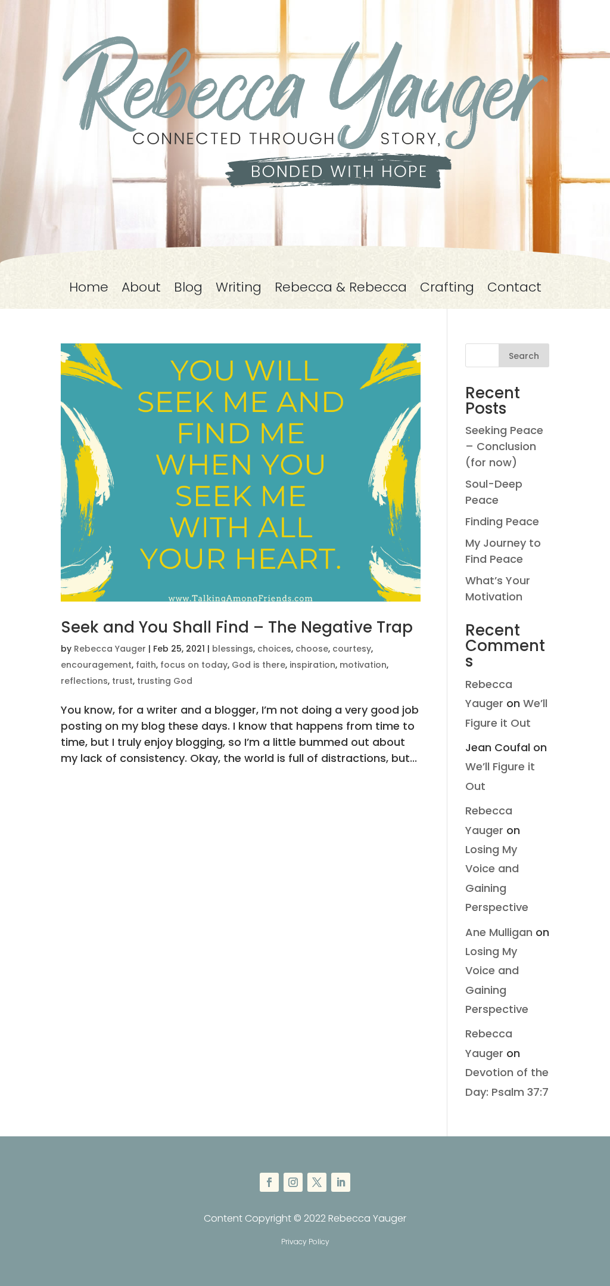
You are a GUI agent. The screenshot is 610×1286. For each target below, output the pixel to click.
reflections (84, 681)
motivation (363, 665)
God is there (258, 665)
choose (311, 649)
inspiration (312, 665)
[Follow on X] (316, 1182)
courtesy (351, 649)
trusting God (164, 681)
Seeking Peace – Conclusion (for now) (504, 446)
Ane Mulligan (499, 932)
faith (146, 665)
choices (274, 649)
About (141, 289)
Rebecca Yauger (110, 649)
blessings (232, 649)
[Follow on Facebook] (269, 1182)
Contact (514, 289)
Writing (239, 289)
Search (524, 356)
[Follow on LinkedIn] (340, 1182)
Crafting (447, 289)
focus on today (194, 665)
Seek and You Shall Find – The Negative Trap (237, 627)
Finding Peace (502, 521)
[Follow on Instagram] (293, 1182)
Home (88, 289)
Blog (188, 289)
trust (122, 681)
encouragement (96, 665)
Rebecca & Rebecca (341, 289)
